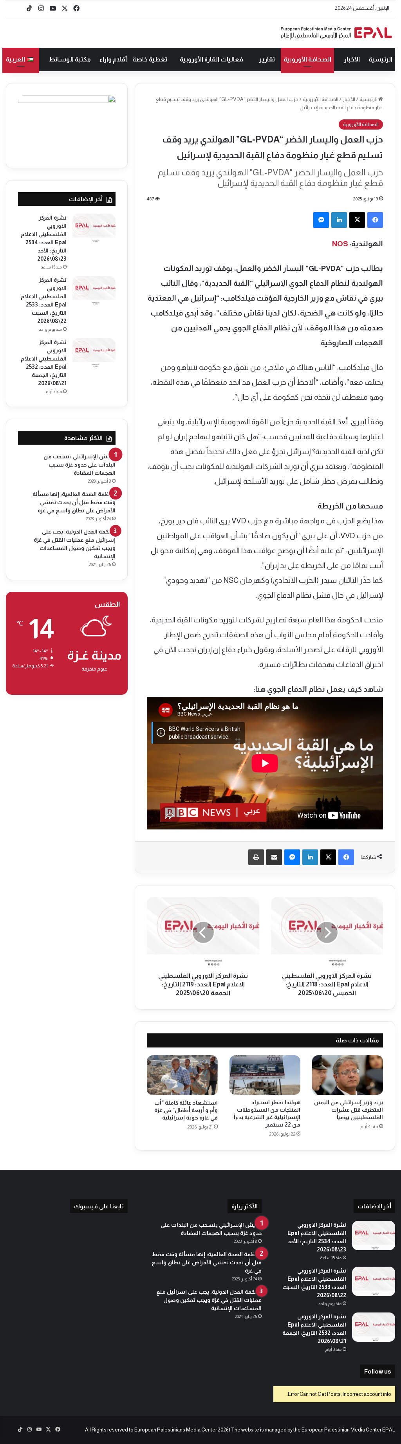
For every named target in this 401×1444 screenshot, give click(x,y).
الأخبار (352, 59)
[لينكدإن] (339, 220)
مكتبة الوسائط (70, 59)
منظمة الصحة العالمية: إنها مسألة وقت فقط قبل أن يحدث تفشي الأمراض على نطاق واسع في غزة (74, 502)
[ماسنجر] (321, 220)
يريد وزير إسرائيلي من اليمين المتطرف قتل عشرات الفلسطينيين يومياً (348, 1109)
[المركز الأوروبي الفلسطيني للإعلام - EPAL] (336, 32)
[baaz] (17, 8)
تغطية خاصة (149, 59)
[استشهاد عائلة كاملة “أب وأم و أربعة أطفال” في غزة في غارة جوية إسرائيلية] (182, 1075)
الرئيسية (380, 59)
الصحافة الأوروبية (307, 59)
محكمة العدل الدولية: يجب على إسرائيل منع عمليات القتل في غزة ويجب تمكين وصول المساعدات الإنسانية (209, 1300)
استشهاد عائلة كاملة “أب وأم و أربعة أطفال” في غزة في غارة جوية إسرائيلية (186, 1110)
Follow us (377, 1371)
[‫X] (357, 220)
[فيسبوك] (375, 220)
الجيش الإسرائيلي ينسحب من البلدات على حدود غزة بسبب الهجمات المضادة (79, 464)
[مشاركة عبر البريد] (274, 857)
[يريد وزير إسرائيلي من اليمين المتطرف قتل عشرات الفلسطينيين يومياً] (347, 1075)
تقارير (267, 59)
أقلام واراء (113, 59)
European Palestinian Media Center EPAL (348, 1430)
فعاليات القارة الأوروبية (211, 59)
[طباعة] (256, 857)
